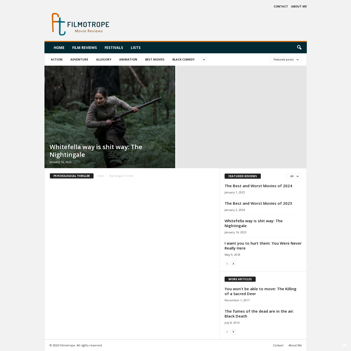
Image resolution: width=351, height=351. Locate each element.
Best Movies (154, 59)
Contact (281, 6)
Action (56, 59)
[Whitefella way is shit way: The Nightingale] (109, 117)
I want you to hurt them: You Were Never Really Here (263, 246)
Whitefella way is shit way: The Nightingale (96, 150)
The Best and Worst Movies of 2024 (258, 185)
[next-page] (233, 263)
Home (59, 47)
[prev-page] (227, 263)
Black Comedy (183, 59)
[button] (299, 47)
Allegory (103, 59)
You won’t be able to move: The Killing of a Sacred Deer (261, 291)
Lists (136, 47)
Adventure (79, 59)
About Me (299, 6)
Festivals (114, 47)
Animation (128, 59)
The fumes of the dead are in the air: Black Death (259, 314)
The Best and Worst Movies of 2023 (258, 203)
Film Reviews (84, 47)
